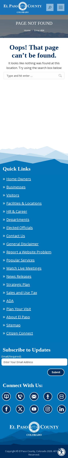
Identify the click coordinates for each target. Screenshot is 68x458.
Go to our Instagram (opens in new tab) (49, 411)
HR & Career (16, 211)
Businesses (16, 187)
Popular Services (20, 260)
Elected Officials (19, 227)
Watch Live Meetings (24, 268)
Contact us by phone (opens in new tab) (21, 398)
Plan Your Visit (18, 308)
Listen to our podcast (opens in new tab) (49, 398)
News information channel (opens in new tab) (7, 398)
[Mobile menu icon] (60, 7)
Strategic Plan (18, 284)
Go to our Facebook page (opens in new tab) (7, 411)
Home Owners (18, 178)
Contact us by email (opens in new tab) (35, 398)
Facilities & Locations (24, 203)
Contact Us (15, 235)
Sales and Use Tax (21, 292)
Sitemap (13, 325)
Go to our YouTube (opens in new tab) (35, 411)
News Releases (18, 276)
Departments (17, 219)
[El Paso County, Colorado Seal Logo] (34, 429)
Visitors (12, 195)
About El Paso (18, 317)
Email (11, 356)
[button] (49, 7)
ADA (10, 300)
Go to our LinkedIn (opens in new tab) (62, 411)
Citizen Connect (19, 333)
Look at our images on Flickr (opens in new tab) (63, 398)
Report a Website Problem (28, 252)
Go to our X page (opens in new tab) (21, 411)
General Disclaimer (22, 243)
